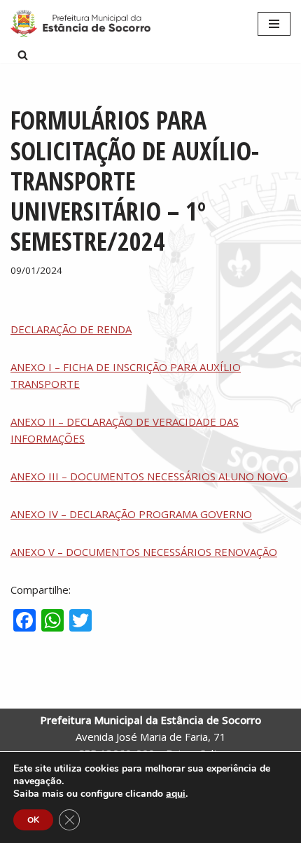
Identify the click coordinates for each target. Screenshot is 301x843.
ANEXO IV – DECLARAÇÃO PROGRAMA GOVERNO (131, 514)
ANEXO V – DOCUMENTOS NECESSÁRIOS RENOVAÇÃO (143, 552)
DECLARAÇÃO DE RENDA (71, 329)
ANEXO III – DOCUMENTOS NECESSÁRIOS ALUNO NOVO (149, 476)
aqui (176, 794)
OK (33, 819)
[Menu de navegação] (274, 24)
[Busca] (23, 55)
